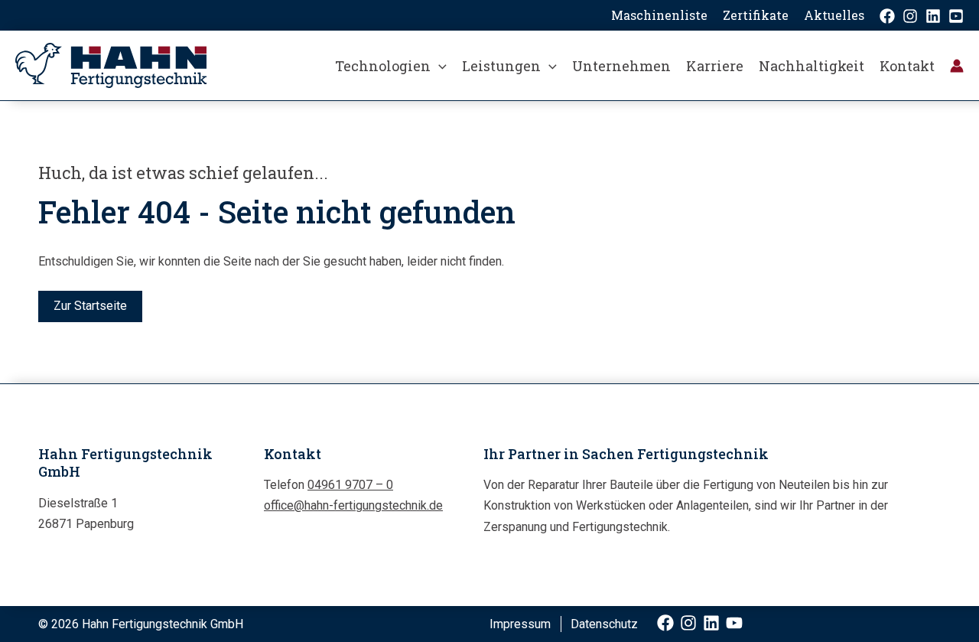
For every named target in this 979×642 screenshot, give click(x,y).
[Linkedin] (933, 16)
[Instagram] (910, 16)
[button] (439, 65)
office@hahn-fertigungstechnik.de (353, 505)
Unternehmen (621, 66)
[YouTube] (956, 16)
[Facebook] (887, 16)
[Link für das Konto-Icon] (957, 66)
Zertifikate (756, 15)
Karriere (714, 66)
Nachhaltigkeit (811, 66)
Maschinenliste (659, 15)
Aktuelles (834, 15)
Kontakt (907, 66)
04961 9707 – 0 (350, 484)
